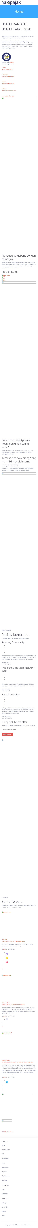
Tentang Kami (6, 1149)
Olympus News (6, 1003)
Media (3, 1215)
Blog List (4, 1171)
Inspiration (4, 939)
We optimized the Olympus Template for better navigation (17, 1062)
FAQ (3, 1154)
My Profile (4, 1207)
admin (12, 62)
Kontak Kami (5, 1158)
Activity (4, 1203)
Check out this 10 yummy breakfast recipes (13, 941)
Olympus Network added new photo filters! (13, 1004)
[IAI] (3, 278)
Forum (3, 1189)
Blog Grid (4, 1180)
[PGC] (4, 280)
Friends (4, 1211)
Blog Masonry (6, 1176)
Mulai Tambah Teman (8, 1132)
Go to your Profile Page (8, 96)
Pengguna (5, 1193)
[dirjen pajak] (6, 275)
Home (3, 1145)
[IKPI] (3, 277)
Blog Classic (5, 1167)
